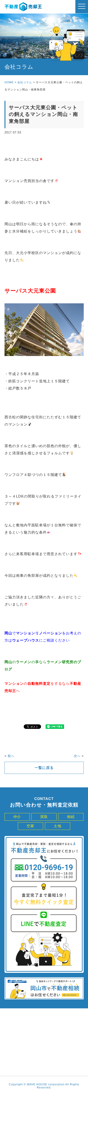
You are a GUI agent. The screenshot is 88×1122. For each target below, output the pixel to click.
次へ (77, 756)
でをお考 (39, 633)
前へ (11, 756)
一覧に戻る (44, 768)
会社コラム (24, 82)
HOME (9, 82)
